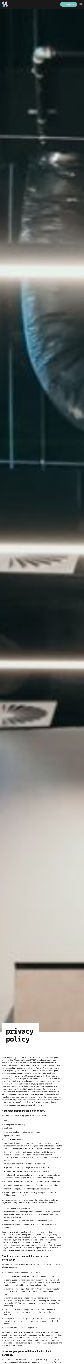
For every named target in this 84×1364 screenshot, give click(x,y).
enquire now (69, 4)
